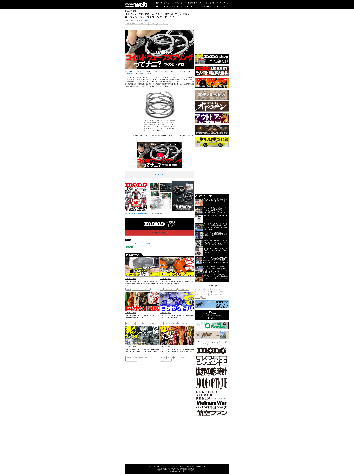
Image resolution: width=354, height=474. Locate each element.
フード (204, 297)
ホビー (160, 6)
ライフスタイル (170, 6)
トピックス (221, 6)
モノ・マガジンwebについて (156, 466)
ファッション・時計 (202, 3)
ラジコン (197, 297)
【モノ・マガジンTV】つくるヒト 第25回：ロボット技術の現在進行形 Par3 (177, 282)
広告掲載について (200, 466)
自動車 (205, 289)
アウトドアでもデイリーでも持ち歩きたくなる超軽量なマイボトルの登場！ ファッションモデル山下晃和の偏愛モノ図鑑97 (215, 226)
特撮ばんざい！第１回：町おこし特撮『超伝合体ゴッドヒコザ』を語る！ (215, 200)
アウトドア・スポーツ (218, 3)
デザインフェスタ (144, 357)
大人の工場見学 (214, 294)
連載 (134, 11)
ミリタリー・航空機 (199, 6)
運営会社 (182, 466)
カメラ (184, 3)
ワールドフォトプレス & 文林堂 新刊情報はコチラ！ (212, 342)
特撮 (209, 289)
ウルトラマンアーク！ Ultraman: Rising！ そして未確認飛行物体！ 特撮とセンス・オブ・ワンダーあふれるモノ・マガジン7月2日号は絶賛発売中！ (215, 260)
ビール (197, 292)
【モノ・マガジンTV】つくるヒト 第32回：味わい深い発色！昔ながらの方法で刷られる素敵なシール (142, 283)
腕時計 (222, 294)
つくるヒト (152, 23)
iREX (161, 289)
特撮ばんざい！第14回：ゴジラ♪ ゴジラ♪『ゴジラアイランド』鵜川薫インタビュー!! (215, 250)
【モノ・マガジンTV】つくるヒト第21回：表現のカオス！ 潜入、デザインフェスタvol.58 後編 (142, 350)
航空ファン (211, 6)
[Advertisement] (212, 30)
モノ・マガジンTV (162, 23)
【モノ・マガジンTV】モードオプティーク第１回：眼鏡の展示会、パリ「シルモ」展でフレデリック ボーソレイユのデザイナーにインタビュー (216, 210)
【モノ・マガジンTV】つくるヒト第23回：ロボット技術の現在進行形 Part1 (177, 316)
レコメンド (216, 292)
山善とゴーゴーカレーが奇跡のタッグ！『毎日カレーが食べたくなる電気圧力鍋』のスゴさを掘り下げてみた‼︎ (215, 276)
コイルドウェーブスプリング (140, 23)
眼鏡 (221, 292)
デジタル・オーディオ (172, 3)
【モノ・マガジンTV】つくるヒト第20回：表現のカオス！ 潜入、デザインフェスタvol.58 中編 (177, 350)
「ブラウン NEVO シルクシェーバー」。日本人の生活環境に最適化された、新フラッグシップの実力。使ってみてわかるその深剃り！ (215, 269)
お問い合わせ (190, 466)
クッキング (220, 289)
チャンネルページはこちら (159, 233)
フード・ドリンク (183, 6)
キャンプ (205, 294)
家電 (191, 3)
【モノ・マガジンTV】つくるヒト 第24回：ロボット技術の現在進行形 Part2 (142, 316)
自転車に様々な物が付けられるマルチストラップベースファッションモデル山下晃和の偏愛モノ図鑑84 (215, 242)
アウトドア (198, 289)
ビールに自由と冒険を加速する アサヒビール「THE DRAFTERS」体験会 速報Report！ (215, 234)
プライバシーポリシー (172, 466)
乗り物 (160, 3)
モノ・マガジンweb (141, 20)
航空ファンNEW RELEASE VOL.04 (215, 216)
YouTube (128, 23)
